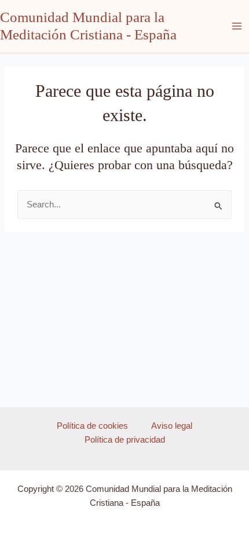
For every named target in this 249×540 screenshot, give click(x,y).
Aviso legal (171, 425)
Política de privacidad (125, 439)
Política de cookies (92, 425)
